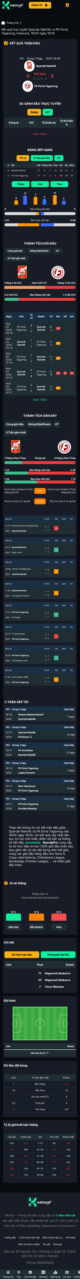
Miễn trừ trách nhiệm (29, 1244)
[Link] (12, 5)
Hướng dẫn (10, 1237)
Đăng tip (37, 5)
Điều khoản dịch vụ (53, 1237)
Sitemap (57, 1244)
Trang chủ (12, 22)
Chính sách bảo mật (29, 1237)
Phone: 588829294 (40, 1262)
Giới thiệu (71, 1237)
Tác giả (46, 1244)
